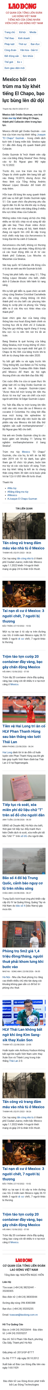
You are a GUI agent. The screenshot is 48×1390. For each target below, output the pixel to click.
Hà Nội (6, 977)
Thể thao (9, 38)
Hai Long (7, 752)
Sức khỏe (28, 56)
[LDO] (24, 526)
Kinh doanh (24, 38)
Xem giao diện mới (14, 68)
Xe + (19, 62)
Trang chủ (9, 32)
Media (33, 32)
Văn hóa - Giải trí (29, 50)
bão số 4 (20, 905)
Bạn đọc (35, 44)
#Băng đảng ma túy (17, 491)
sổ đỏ (24, 836)
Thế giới (8, 62)
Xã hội (22, 32)
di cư (21, 638)
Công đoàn (10, 50)
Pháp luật (9, 44)
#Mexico (12, 495)
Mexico (26, 451)
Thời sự (22, 44)
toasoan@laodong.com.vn (23, 1314)
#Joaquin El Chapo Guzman (22, 498)
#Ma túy (11, 488)
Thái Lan (13, 1060)
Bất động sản (11, 56)
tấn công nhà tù (24, 558)
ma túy (12, 118)
